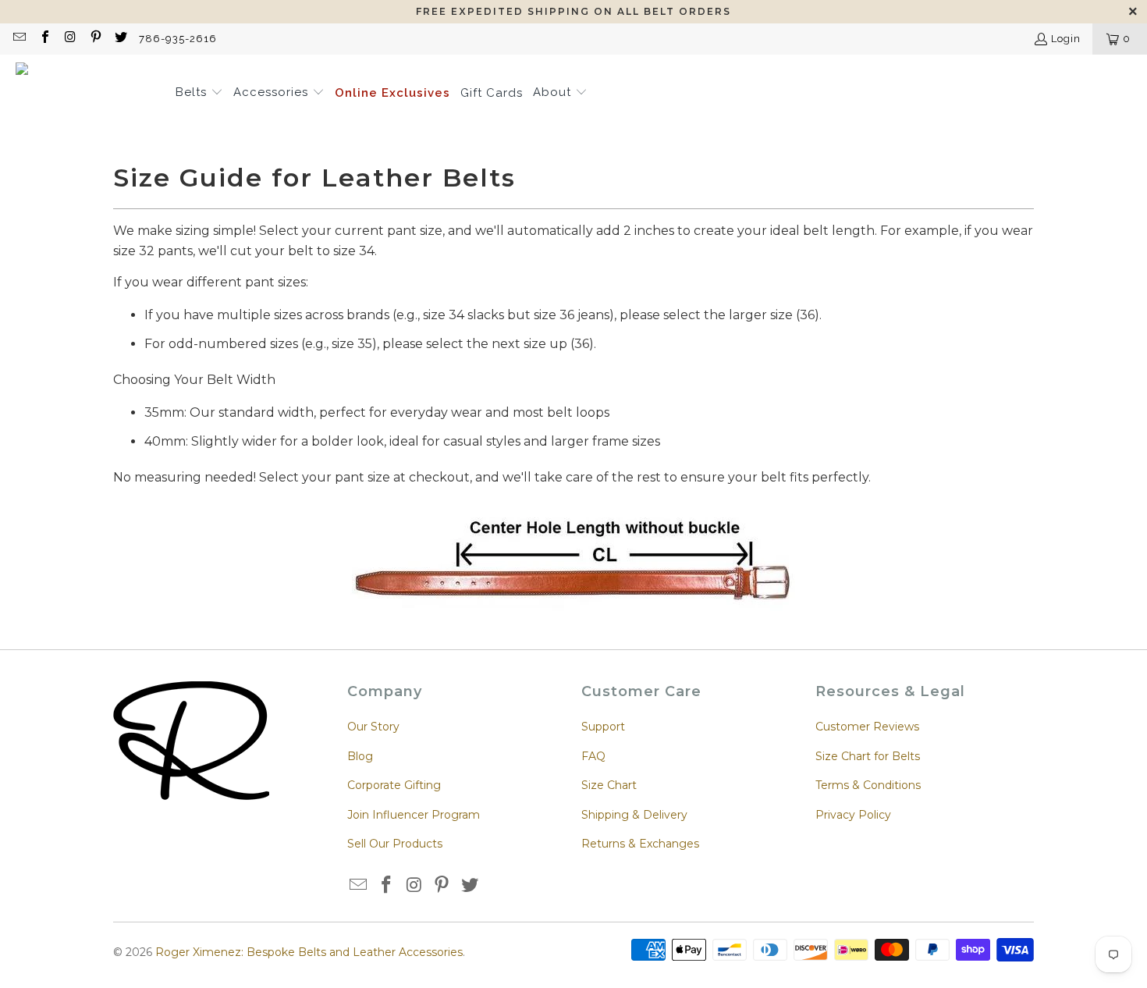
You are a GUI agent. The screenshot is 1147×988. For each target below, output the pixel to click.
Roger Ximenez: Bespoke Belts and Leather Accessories (309, 952)
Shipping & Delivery (634, 815)
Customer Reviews (867, 727)
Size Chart (609, 785)
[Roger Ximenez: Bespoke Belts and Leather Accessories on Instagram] (69, 38)
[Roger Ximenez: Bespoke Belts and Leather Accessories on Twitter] (120, 38)
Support (603, 727)
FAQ (593, 756)
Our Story (373, 727)
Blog (360, 756)
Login (1066, 38)
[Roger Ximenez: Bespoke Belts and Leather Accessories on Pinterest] (94, 38)
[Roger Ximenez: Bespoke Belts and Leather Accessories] (88, 93)
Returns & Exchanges (640, 844)
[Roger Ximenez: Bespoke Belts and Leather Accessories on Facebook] (44, 38)
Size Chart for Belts (867, 756)
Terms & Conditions (868, 785)
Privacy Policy (853, 815)
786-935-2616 (178, 38)
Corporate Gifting (394, 785)
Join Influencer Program (413, 815)
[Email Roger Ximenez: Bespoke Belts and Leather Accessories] (19, 38)
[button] (199, 93)
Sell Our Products (394, 844)
